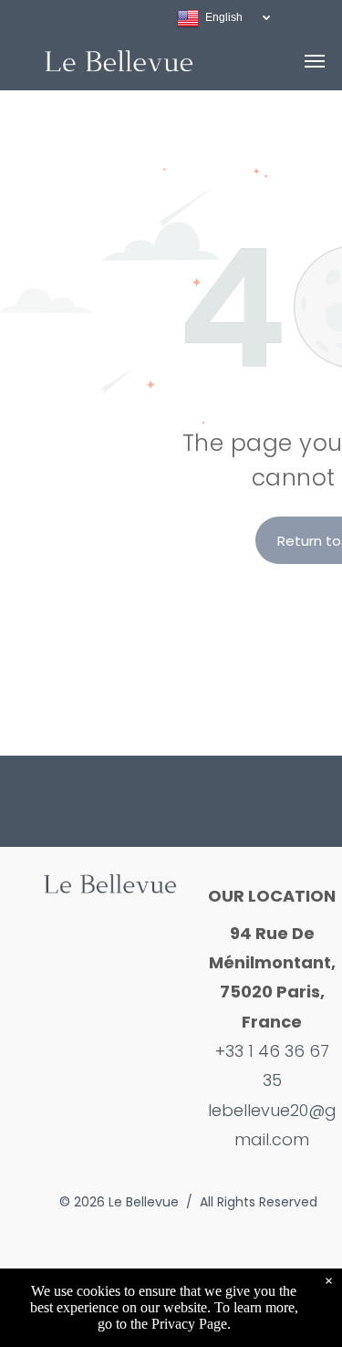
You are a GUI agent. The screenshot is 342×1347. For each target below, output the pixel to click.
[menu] (314, 61)
